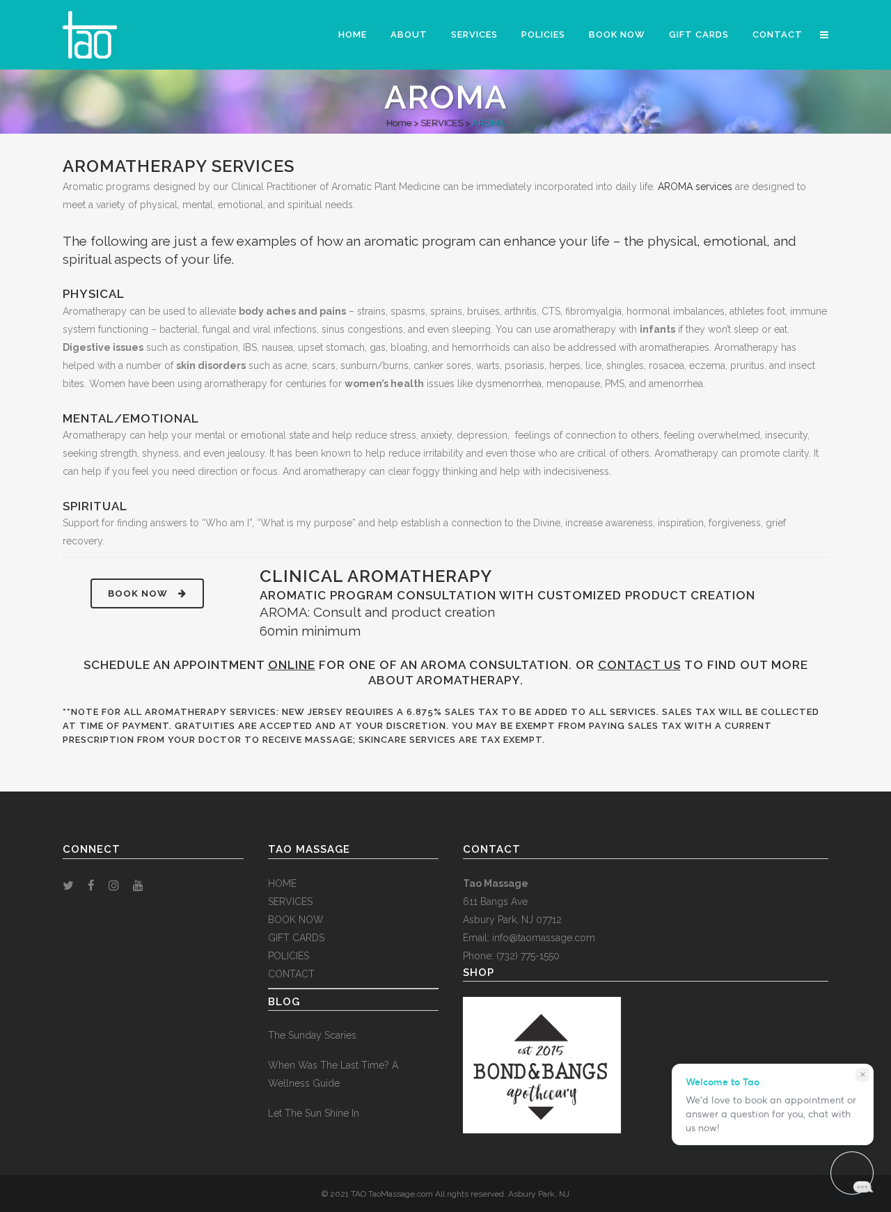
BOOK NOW (296, 919)
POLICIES (288, 955)
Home (398, 123)
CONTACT (291, 973)
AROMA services (695, 186)
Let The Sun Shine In (313, 1113)
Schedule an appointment (199, 665)
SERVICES (441, 123)
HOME (282, 883)
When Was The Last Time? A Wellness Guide (333, 1074)
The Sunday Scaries (312, 1035)
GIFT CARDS (296, 937)
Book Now (138, 593)
